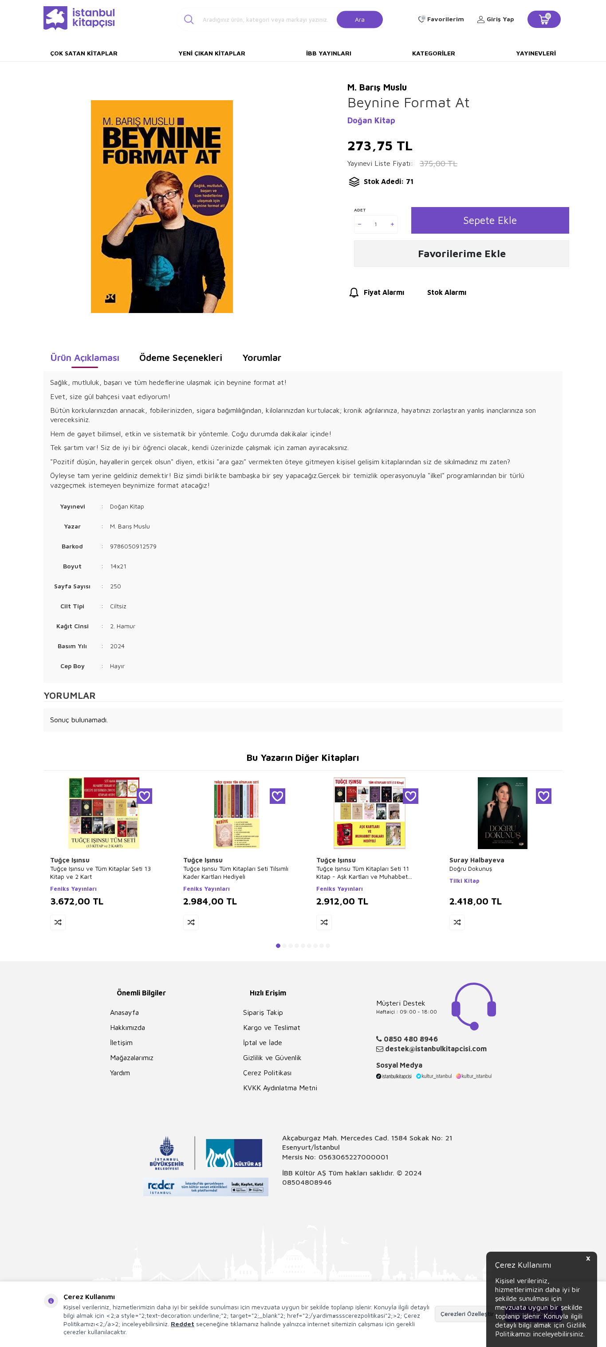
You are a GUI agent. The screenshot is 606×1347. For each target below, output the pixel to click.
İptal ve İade (262, 1042)
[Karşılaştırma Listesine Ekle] (58, 922)
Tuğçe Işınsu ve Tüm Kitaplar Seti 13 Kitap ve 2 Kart (100, 872)
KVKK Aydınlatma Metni (280, 1088)
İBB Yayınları (328, 53)
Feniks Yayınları (73, 888)
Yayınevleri (536, 53)
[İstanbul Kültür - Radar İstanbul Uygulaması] (206, 1188)
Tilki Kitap (464, 880)
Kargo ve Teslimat (271, 1027)
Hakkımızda (127, 1027)
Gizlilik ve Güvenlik (272, 1057)
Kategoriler (433, 53)
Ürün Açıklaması (84, 357)
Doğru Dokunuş (470, 868)
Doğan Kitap (371, 120)
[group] (161, 206)
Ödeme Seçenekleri (180, 357)
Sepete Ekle (490, 220)
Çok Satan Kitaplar (84, 53)
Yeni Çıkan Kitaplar (211, 53)
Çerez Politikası (267, 1073)
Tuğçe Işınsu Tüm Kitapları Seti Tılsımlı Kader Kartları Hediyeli (235, 872)
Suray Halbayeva (476, 860)
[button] (278, 946)
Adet (360, 209)
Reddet (182, 1323)
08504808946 (307, 1182)
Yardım (120, 1073)
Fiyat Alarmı (384, 292)
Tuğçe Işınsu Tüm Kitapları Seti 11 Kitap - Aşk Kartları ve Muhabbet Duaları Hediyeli (362, 873)
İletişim (121, 1042)
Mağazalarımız (131, 1057)
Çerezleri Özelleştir (467, 1313)
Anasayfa (124, 1012)
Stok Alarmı (446, 292)
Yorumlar (261, 357)
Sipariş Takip (263, 1012)
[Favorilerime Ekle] (144, 796)
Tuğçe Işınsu (70, 860)
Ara (360, 19)
